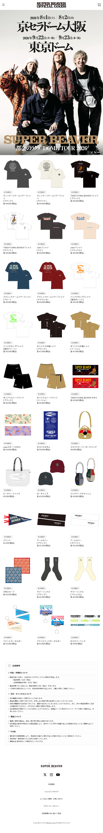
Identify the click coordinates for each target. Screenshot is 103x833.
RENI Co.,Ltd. (51, 823)
